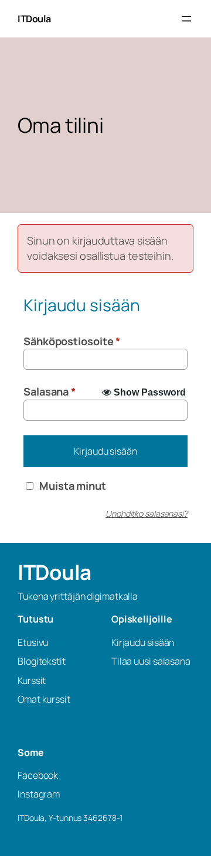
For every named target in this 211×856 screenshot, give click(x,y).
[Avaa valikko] (186, 19)
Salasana (49, 391)
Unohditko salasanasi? (147, 513)
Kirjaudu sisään (105, 451)
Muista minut (72, 486)
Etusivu (33, 642)
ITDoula (34, 18)
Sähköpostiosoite (71, 341)
